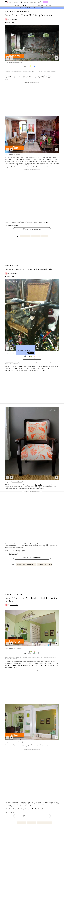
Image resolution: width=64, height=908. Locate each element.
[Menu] (6, 2)
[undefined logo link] (13, 2)
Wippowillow (38, 485)
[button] (56, 58)
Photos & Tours (16, 5)
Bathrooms (19, 594)
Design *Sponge (42, 222)
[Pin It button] (11, 58)
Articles (32, 5)
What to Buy (48, 5)
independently (9, 71)
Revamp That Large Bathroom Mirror (24, 809)
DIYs (17, 265)
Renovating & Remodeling (22, 11)
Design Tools (40, 5)
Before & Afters (9, 11)
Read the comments (33, 229)
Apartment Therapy (17, 62)
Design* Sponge (21, 550)
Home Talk (11, 812)
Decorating (24, 5)
